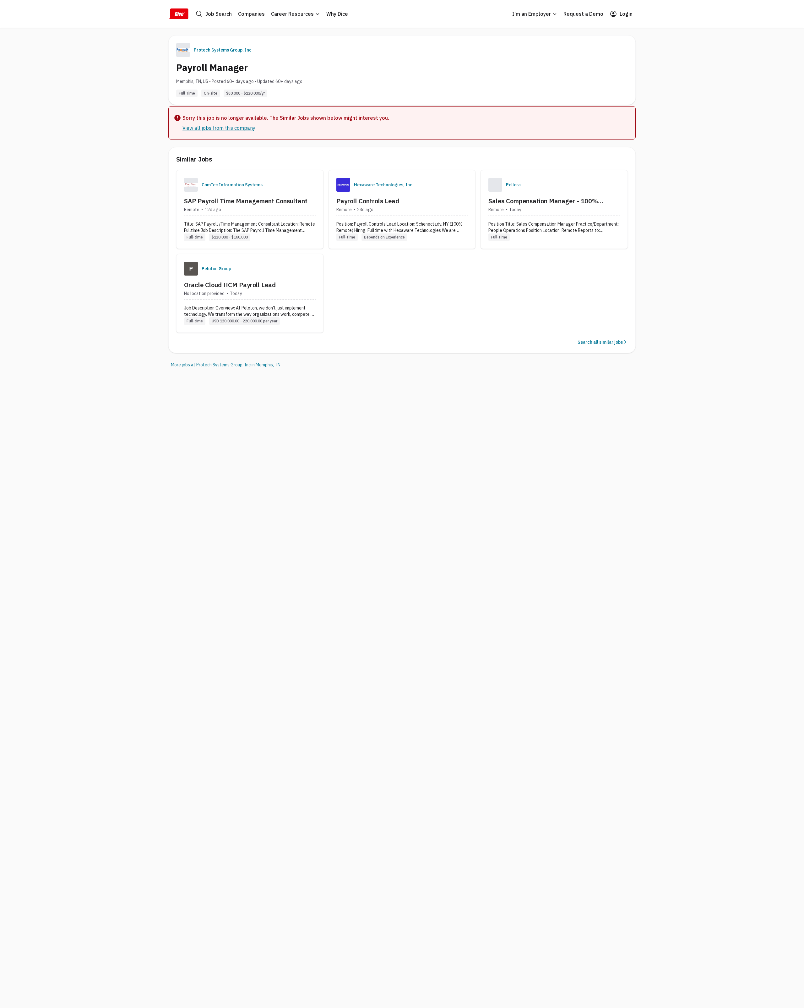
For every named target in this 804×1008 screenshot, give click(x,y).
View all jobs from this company (218, 128)
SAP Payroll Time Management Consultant (245, 201)
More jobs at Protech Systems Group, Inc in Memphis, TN (225, 365)
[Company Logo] (191, 185)
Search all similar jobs (600, 342)
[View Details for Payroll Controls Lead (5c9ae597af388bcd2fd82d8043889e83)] (402, 209)
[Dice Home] (178, 13)
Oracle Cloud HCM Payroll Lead (230, 285)
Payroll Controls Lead (367, 201)
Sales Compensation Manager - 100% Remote (543, 201)
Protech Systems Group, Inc (223, 50)
